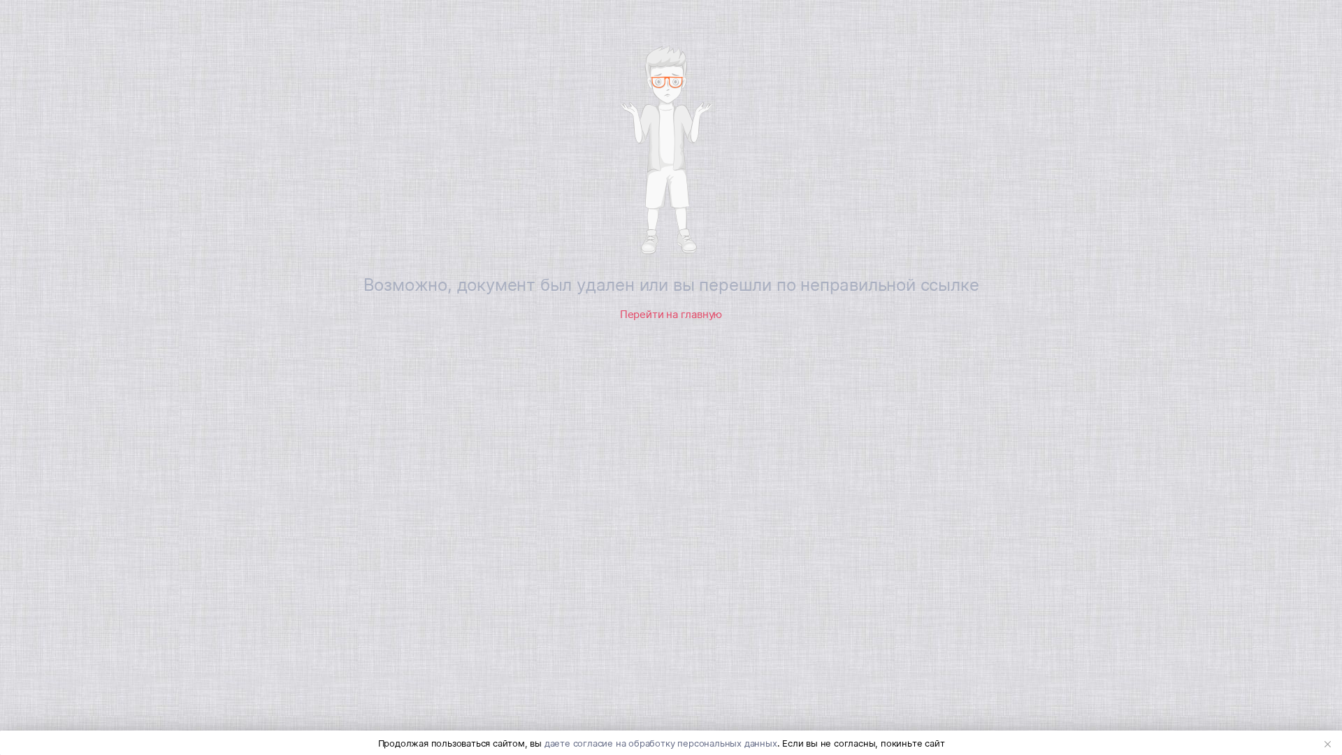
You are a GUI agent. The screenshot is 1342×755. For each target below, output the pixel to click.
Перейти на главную (671, 314)
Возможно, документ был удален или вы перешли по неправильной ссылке (671, 285)
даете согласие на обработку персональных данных (660, 743)
